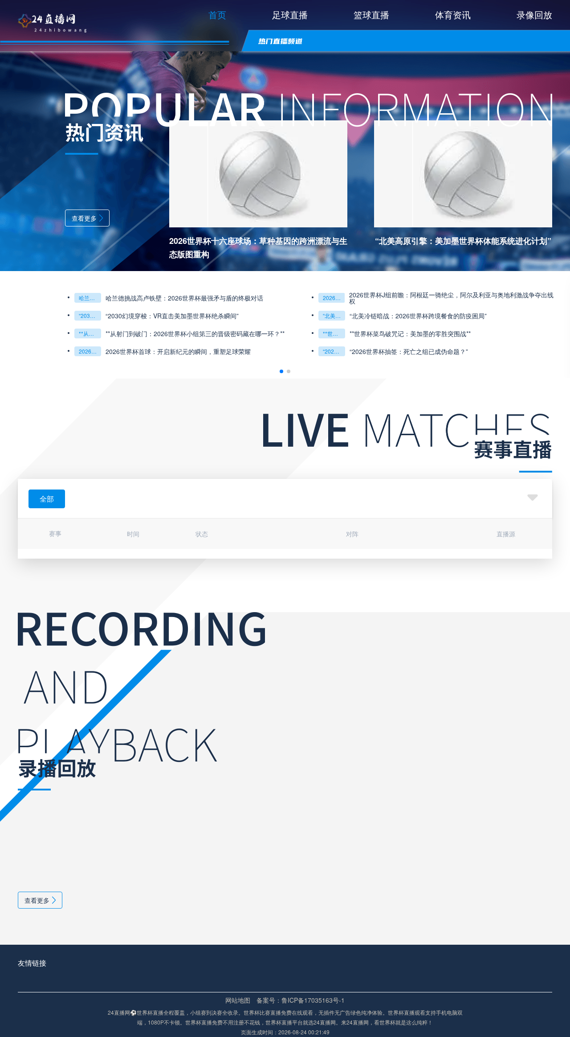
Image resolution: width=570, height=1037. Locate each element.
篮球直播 (371, 14)
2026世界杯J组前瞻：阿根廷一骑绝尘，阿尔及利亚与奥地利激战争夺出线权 (451, 297)
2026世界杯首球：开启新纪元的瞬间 (90, 351)
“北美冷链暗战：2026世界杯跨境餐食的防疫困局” (334, 315)
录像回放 (534, 14)
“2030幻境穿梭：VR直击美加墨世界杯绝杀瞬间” (90, 315)
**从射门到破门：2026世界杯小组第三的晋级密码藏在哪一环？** (90, 333)
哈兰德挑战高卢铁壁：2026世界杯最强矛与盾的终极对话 (90, 297)
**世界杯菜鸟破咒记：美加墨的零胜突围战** (334, 333)
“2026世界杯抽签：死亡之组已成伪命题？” (334, 351)
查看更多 (84, 218)
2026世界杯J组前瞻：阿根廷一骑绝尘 (334, 297)
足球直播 (290, 14)
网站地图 (237, 1000)
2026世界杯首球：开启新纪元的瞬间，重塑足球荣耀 (178, 351)
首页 (217, 14)
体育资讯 (453, 14)
